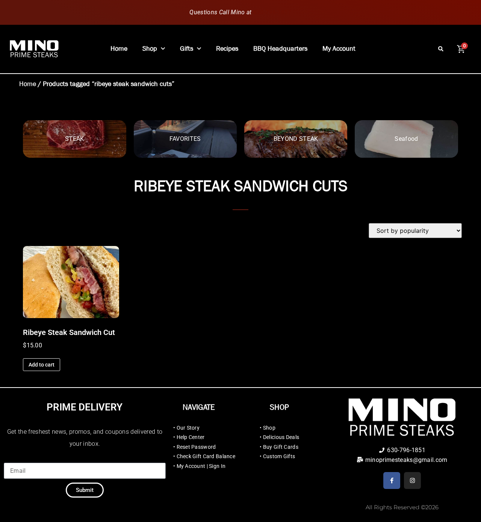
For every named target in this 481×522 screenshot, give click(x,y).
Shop (149, 48)
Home (118, 48)
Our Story (188, 428)
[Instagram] (412, 480)
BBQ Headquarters (280, 48)
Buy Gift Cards (280, 447)
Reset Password (196, 447)
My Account (338, 48)
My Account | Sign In (201, 466)
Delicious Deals (281, 437)
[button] (441, 49)
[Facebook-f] (391, 480)
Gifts (186, 48)
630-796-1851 (272, 12)
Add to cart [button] (41, 365)
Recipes (227, 48)
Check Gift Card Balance (206, 456)
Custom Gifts (279, 456)
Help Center (191, 437)
